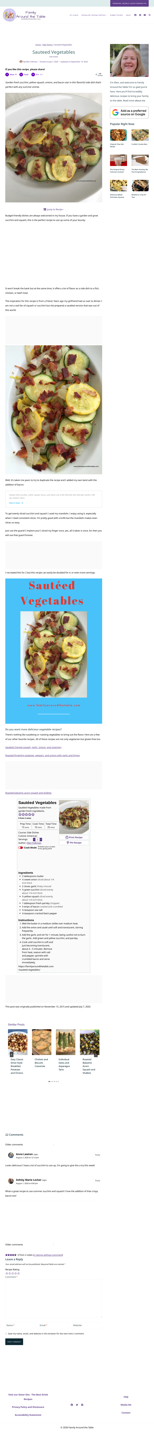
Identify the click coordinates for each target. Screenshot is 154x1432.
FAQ (126, 1396)
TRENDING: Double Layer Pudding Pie (129, 3)
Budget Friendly (116, 15)
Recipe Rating (12, 1269)
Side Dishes (53, 57)
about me (140, 100)
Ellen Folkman (32, 61)
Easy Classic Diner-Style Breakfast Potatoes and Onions (17, 1066)
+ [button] (40, 839)
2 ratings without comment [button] (48, 1254)
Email (43, 1325)
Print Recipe (75, 837)
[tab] (49, 1081)
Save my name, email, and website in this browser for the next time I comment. (46, 1333)
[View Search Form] (149, 15)
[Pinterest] (140, 15)
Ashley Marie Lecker (28, 1180)
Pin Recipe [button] (75, 842)
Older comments (14, 1144)
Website (77, 1325)
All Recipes (74, 15)
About (128, 15)
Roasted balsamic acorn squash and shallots (28, 792)
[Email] (145, 15)
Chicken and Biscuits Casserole (41, 1063)
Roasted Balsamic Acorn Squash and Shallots (89, 1066)
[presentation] (18, 1042)
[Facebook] (135, 15)
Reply (97, 1154)
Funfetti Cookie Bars (139, 144)
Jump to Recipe (54, 209)
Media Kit (126, 1404)
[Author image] (21, 61)
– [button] (34, 839)
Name (10, 1325)
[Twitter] (77, 1405)
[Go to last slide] (11, 1054)
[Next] (96, 1054)
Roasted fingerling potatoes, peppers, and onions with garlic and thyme (42, 755)
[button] (20, 814)
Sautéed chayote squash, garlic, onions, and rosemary (33, 747)
